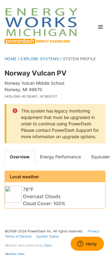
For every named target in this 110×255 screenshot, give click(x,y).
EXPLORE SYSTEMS (39, 59)
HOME (10, 59)
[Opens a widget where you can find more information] (87, 244)
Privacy (93, 231)
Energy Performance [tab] (60, 156)
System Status (47, 236)
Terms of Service (18, 236)
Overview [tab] (20, 156)
